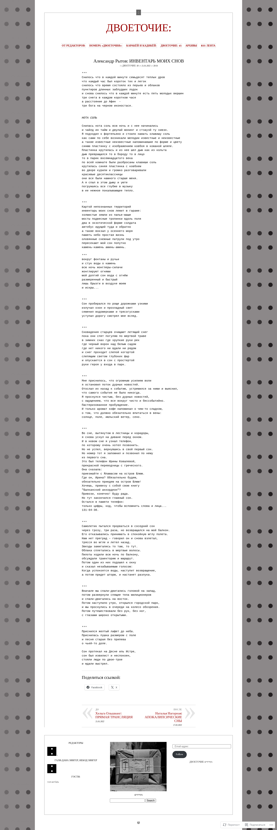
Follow (179, 754)
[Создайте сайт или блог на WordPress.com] (138, 823)
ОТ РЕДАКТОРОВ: (73, 45)
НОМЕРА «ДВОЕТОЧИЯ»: (105, 45)
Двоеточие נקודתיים (200, 762)
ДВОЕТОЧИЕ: (138, 28)
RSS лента (208, 45)
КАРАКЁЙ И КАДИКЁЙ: (141, 45)
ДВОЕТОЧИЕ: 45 (171, 45)
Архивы (191, 45)
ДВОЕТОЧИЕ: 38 (130, 65)
